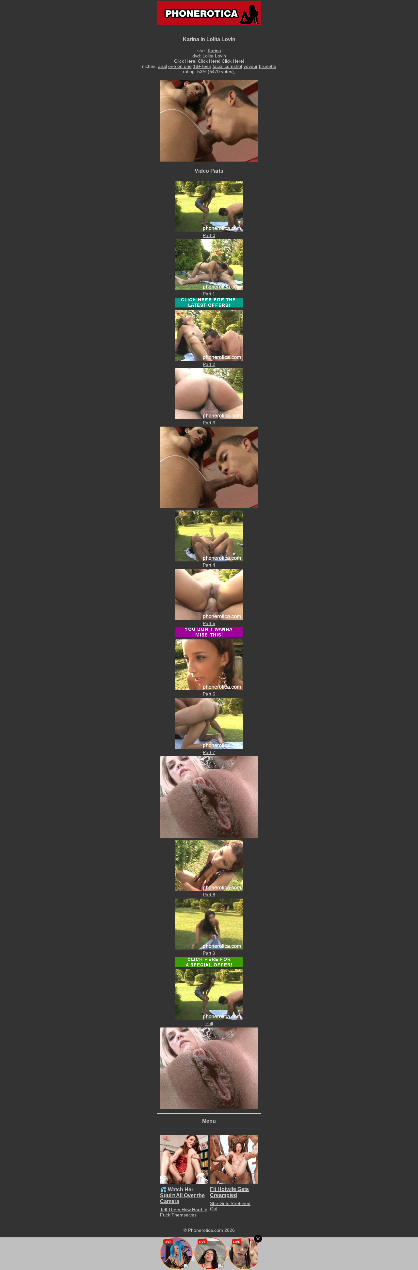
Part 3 (209, 422)
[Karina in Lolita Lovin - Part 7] (209, 747)
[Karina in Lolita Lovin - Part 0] (209, 230)
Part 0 (209, 235)
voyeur (251, 66)
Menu (209, 1121)
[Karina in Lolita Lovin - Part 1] (209, 288)
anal (162, 66)
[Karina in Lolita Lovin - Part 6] (209, 688)
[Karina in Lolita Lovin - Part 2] (209, 359)
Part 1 (209, 293)
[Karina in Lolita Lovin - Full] (209, 1018)
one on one (180, 66)
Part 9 (209, 953)
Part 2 (209, 364)
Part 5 (209, 623)
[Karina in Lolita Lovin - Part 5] (209, 618)
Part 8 (209, 894)
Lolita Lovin (214, 55)
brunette (267, 66)
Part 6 (209, 694)
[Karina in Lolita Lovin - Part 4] (209, 559)
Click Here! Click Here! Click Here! (209, 61)
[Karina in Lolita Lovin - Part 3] (209, 417)
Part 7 (209, 752)
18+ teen (202, 66)
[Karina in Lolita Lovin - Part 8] (209, 889)
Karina (214, 50)
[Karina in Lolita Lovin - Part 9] (209, 947)
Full (209, 1023)
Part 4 (209, 565)
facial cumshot (227, 66)
